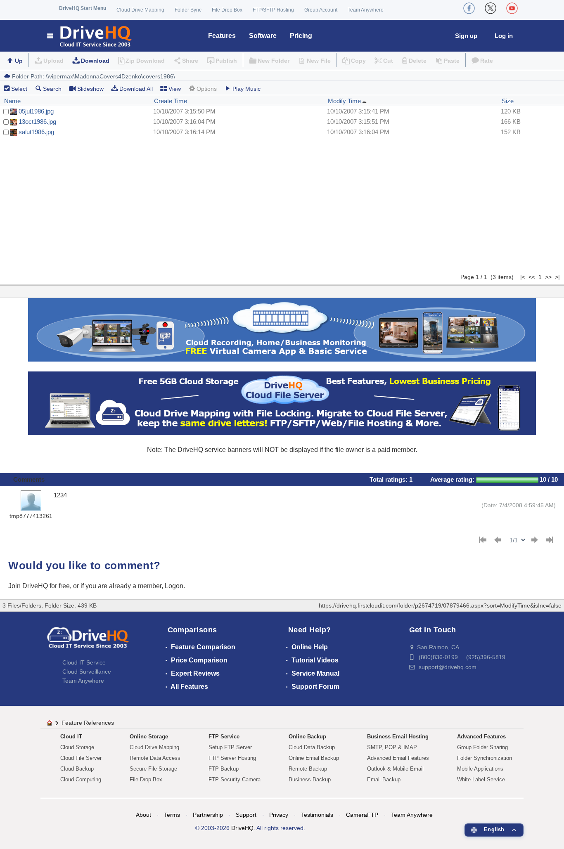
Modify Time (345, 100)
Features (222, 35)
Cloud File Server (81, 758)
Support (246, 814)
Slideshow (90, 88)
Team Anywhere (366, 10)
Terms (172, 814)
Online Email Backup (314, 758)
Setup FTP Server (230, 747)
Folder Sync (188, 10)
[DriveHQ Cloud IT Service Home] (89, 35)
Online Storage (149, 736)
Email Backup (383, 779)
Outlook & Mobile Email (395, 769)
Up (19, 60)
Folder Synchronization (484, 758)
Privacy (278, 814)
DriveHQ (242, 828)
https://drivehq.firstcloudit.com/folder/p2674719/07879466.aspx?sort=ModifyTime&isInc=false (440, 605)
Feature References (88, 722)
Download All (136, 88)
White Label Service (481, 779)
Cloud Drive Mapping (140, 10)
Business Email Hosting (398, 736)
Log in (504, 35)
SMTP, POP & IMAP (392, 747)
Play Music (246, 88)
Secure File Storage (153, 769)
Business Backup (310, 779)
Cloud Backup (77, 769)
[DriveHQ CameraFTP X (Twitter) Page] (490, 8)
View (174, 88)
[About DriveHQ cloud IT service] (88, 641)
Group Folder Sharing (482, 747)
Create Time (170, 100)
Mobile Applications (480, 769)
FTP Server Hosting (232, 758)
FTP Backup (224, 769)
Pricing (301, 35)
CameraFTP (362, 814)
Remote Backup (308, 769)
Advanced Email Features (398, 758)
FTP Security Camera (235, 779)
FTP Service (224, 736)
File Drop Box (227, 10)
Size (508, 100)
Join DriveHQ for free (39, 585)
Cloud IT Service (84, 662)
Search (52, 88)
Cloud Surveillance (86, 671)
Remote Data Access (155, 758)
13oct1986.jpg (37, 121)
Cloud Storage (77, 747)
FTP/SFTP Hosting (273, 10)
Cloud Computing (80, 779)
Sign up (466, 35)
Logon (174, 585)
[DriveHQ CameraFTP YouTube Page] (512, 8)
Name (12, 100)
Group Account (320, 10)
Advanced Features (481, 736)
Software (263, 35)
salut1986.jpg (36, 131)
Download (95, 60)
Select (19, 88)
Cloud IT (71, 736)
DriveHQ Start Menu (82, 8)
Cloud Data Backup (312, 747)
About (143, 814)
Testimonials (317, 814)
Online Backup (307, 736)
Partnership (208, 814)
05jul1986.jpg (36, 111)
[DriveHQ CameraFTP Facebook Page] (469, 8)
